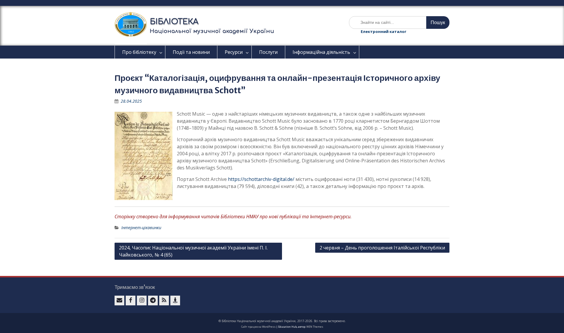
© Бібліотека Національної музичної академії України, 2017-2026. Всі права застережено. (282, 321)
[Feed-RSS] (164, 300)
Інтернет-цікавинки (141, 227)
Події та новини (191, 52)
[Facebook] (130, 300)
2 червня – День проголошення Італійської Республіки (382, 247)
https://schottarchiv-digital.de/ (261, 179)
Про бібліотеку (139, 52)
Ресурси (234, 52)
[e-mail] (119, 300)
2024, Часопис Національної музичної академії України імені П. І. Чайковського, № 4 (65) (193, 251)
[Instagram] (142, 300)
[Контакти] (175, 300)
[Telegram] (153, 300)
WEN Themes (314, 327)
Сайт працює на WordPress (258, 327)
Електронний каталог (383, 31)
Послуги (268, 52)
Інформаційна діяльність (321, 52)
